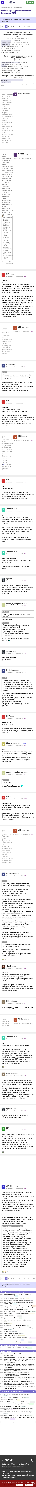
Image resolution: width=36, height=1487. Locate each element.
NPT (8, 274)
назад (2, 26)
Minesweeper (11, 743)
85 (19, 60)
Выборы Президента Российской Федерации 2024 (16, 11)
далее (28, 26)
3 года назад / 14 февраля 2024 (23, 98)
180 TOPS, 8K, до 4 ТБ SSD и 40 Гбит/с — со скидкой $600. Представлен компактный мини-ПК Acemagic (19, 1384)
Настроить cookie (22, 1475)
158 (19, 26)
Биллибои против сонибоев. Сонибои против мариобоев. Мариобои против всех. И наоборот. (19, 1308)
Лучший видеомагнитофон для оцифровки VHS (17, 1311)
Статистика (8, 1473)
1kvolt (8, 966)
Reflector (10, 365)
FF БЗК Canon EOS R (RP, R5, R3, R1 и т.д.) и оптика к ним (18, 1320)
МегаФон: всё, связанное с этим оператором (16, 1337)
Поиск (31, 1471)
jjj (7, 1128)
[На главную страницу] (2, 2)
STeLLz (21, 94)
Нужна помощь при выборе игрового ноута (16, 1342)
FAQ (3, 1473)
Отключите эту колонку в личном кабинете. (13, 1422)
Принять (19, 1485)
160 (25, 26)
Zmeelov (9, 509)
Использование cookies (9, 1475)
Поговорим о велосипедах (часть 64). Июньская (17, 1300)
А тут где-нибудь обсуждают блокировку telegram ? (18, 1306)
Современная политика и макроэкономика (11, 7)
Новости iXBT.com (6, 1351)
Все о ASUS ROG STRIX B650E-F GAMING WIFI (15, 1348)
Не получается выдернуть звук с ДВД (13, 1397)
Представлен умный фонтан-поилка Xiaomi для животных (20, 1357)
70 (8, 26)
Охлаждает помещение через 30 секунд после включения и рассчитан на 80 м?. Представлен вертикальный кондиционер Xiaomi (17, 1374)
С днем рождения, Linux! (10, 1399)
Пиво (5, 1323)
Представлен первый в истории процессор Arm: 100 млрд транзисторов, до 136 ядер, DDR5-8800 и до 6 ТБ (19, 1378)
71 (11, 26)
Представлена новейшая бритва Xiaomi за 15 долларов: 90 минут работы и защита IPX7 (19, 1370)
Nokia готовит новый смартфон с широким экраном (18, 1381)
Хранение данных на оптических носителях (16, 1313)
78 (19, 77)
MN (23, 38)
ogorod (9, 579)
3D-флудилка (7, 1331)
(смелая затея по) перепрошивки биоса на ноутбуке (17, 1411)
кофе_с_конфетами (14, 604)
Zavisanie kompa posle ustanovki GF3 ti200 (14, 1415)
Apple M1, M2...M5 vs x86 (10, 1315)
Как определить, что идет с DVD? (12, 1406)
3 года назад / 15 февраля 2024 (16, 799)
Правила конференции (21, 1471)
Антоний (10, 1186)
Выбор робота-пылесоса (10, 1335)
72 (13, 26)
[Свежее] (10, 2)
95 (26, 38)
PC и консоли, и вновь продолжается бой (15, 1325)
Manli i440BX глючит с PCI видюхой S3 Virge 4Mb (16, 1404)
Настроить (29, 1485)
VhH (20, 327)
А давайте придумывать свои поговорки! (15, 1298)
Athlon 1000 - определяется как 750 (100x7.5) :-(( (16, 1402)
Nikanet (9, 1001)
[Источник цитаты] (9, 186)
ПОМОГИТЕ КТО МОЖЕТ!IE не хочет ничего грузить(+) (17, 1394)
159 (22, 26)
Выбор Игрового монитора (11, 1333)
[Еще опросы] (28, 38)
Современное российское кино (12, 1340)
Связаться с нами (7, 1471)
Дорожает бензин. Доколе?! (11, 1318)
